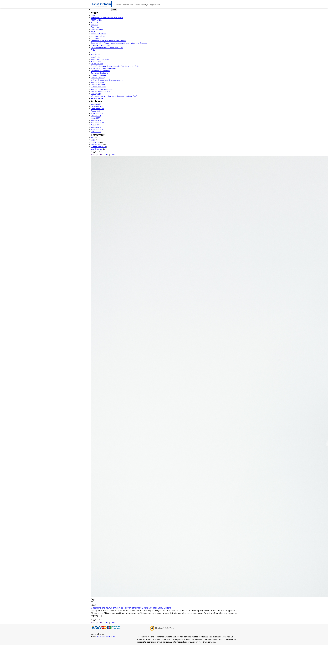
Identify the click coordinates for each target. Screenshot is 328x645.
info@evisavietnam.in (106, 636)
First (93, 154)
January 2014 (96, 127)
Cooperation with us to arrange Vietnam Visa (108, 41)
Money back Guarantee (100, 59)
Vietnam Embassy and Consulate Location (107, 80)
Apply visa (95, 27)
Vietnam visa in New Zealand (102, 89)
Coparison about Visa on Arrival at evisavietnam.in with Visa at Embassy (119, 43)
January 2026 (96, 104)
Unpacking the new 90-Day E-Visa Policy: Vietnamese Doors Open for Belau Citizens (131, 607)
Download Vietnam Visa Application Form (107, 47)
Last (113, 154)
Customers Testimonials (100, 45)
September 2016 (97, 122)
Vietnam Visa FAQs (98, 82)
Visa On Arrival (96, 149)
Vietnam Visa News (98, 147)
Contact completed (98, 36)
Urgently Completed (98, 75)
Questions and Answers (100, 71)
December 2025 (97, 106)
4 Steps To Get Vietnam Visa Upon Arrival (107, 18)
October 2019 (96, 115)
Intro (93, 137)
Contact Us (95, 38)
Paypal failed (96, 61)
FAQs (93, 50)
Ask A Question (97, 29)
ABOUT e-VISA (96, 20)
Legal (93, 140)
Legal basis (95, 57)
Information (95, 54)
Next (106, 154)
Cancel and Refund (98, 34)
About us (94, 22)
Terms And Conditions (99, 73)
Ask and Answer (97, 98)
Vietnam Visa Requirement (101, 91)
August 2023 (95, 111)
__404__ (94, 15)
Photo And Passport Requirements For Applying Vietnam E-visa (115, 66)
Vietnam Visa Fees (98, 84)
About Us (94, 24)
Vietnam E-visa (96, 144)
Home (93, 52)
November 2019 (97, 113)
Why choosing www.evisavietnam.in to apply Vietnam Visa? (114, 96)
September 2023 (97, 109)
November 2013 (97, 129)
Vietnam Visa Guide (98, 87)
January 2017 (96, 120)
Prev (99, 154)
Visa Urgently (96, 94)
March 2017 (95, 118)
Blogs (93, 31)
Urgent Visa (95, 142)
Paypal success (97, 64)
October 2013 (96, 132)
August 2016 (95, 125)
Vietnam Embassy (98, 77)
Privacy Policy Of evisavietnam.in (103, 68)
